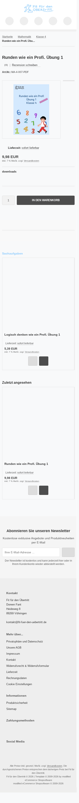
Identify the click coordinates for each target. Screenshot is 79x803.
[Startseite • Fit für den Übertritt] (38, 12)
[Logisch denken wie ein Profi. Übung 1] (38, 296)
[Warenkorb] (53, 21)
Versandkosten (31, 161)
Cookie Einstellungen (19, 684)
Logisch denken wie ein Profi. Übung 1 (32, 334)
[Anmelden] (38, 21)
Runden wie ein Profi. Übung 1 (26, 463)
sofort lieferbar (30, 147)
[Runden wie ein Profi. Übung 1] (38, 425)
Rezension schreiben (24, 65)
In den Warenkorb (46, 200)
